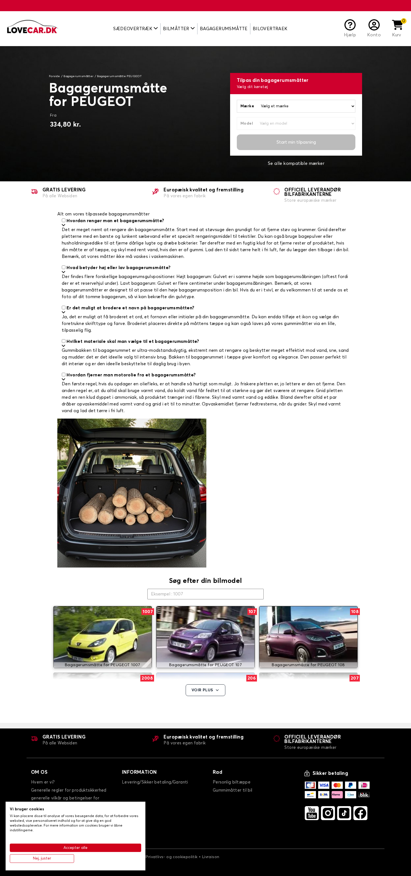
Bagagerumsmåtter (78, 76)
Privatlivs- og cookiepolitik (171, 857)
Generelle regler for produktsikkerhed (69, 790)
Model (246, 123)
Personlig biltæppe (232, 782)
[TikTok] (344, 813)
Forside (54, 76)
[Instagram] (328, 813)
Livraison (210, 857)
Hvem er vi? (43, 782)
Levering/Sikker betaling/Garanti (155, 782)
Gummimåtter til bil (232, 790)
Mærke (247, 106)
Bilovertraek (270, 29)
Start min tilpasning (296, 142)
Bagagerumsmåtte (224, 29)
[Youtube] (312, 813)
